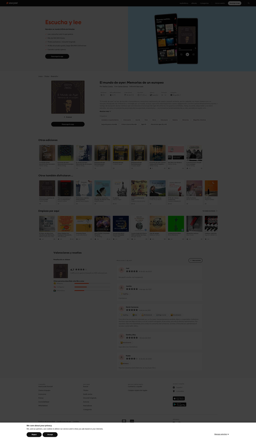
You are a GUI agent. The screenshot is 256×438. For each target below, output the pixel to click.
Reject (34, 434)
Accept (50, 434)
